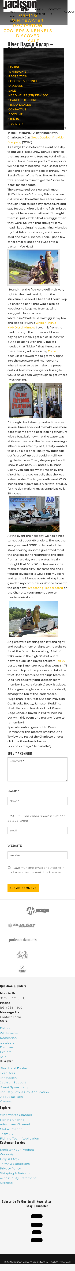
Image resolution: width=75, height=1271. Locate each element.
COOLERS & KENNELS (27, 30)
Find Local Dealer (13, 1068)
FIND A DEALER (19, 104)
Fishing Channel (12, 1119)
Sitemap (6, 1182)
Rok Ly (60, 660)
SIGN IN (13, 119)
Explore (6, 1052)
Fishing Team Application (19, 1138)
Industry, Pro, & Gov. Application (24, 1092)
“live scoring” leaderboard (44, 588)
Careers (6, 1101)
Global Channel (12, 1129)
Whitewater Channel (16, 1115)
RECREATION (28, 25)
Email (14, 816)
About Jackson (11, 1096)
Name (13, 791)
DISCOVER (28, 35)
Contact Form (10, 1017)
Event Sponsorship (14, 1087)
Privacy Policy (10, 1168)
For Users (7, 1073)
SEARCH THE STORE (22, 100)
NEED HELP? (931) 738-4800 (14, 12)
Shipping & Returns (15, 1173)
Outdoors (7, 1042)
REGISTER (15, 123)
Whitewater (9, 1033)
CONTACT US (17, 109)
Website (15, 845)
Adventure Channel (15, 1124)
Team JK (6, 1134)
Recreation (8, 1038)
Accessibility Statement (18, 1178)
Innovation (8, 1077)
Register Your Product (17, 1149)
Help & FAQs (9, 1159)
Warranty (7, 1154)
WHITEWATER (18, 71)
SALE (34, 40)
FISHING (14, 67)
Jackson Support (13, 1082)
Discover (6, 1047)
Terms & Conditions (15, 1163)
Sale (3, 1057)
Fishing (6, 1028)
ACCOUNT (15, 114)
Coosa (52, 351)
